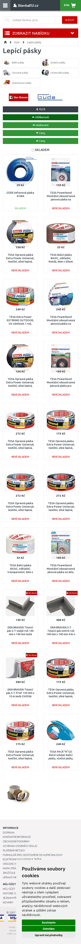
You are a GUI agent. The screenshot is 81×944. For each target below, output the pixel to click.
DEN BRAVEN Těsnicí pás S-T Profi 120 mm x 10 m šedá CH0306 (20, 693)
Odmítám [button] (49, 928)
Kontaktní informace (17, 836)
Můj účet (9, 888)
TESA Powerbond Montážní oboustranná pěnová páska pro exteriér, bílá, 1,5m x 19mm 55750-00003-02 (61, 386)
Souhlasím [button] (49, 922)
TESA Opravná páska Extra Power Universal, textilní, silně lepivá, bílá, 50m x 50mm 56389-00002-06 (20, 448)
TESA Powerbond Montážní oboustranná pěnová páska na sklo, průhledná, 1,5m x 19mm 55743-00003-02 (61, 572)
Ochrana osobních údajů (20, 845)
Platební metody (14, 850)
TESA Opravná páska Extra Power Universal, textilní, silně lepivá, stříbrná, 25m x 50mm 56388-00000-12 (61, 448)
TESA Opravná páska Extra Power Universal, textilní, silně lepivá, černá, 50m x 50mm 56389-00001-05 (61, 510)
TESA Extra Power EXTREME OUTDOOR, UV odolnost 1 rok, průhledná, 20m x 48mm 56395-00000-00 (20, 323)
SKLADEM (42, 149)
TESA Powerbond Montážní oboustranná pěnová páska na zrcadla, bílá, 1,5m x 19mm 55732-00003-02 (61, 199)
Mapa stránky (12, 868)
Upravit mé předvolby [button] (49, 935)
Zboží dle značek (14, 872)
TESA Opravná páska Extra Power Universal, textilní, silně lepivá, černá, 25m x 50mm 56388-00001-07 (61, 696)
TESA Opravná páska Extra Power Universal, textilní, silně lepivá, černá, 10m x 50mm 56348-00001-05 (20, 386)
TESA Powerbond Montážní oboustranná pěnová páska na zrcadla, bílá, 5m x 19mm (61, 323)
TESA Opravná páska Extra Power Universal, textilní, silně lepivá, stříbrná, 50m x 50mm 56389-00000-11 (20, 510)
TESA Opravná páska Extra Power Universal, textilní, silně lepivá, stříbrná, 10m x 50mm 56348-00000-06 (20, 261)
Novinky (8, 902)
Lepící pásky (34, 42)
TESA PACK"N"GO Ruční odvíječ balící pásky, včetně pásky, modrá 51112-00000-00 (61, 758)
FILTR (42, 109)
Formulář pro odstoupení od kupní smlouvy (33, 854)
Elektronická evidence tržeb (22, 859)
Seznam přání (12, 897)
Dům (17, 42)
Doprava (9, 832)
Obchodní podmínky (16, 841)
